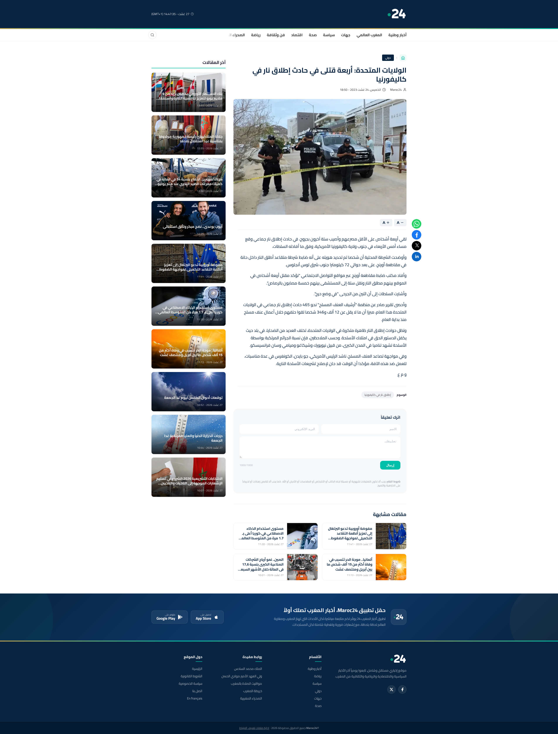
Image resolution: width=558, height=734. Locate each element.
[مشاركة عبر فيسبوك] (416, 235)
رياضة (255, 34)
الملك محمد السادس (248, 668)
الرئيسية (197, 668)
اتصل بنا (197, 691)
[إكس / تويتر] (391, 689)
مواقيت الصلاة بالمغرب (246, 683)
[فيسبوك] (402, 689)
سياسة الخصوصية (190, 683)
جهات (345, 34)
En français (194, 698)
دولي (388, 57)
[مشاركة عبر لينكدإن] (416, 256)
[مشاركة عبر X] (416, 245)
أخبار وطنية (397, 34)
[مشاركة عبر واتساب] (416, 224)
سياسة (329, 34)
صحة (313, 34)
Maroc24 (396, 89)
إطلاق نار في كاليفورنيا (377, 394)
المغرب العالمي (369, 34)
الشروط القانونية (191, 676)
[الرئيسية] (403, 57)
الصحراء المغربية (231, 34)
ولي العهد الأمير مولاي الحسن (241, 676)
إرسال (390, 465)
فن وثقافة (276, 34)
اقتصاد (297, 34)
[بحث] (152, 35)
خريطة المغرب (252, 691)
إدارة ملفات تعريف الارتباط (254, 728)
